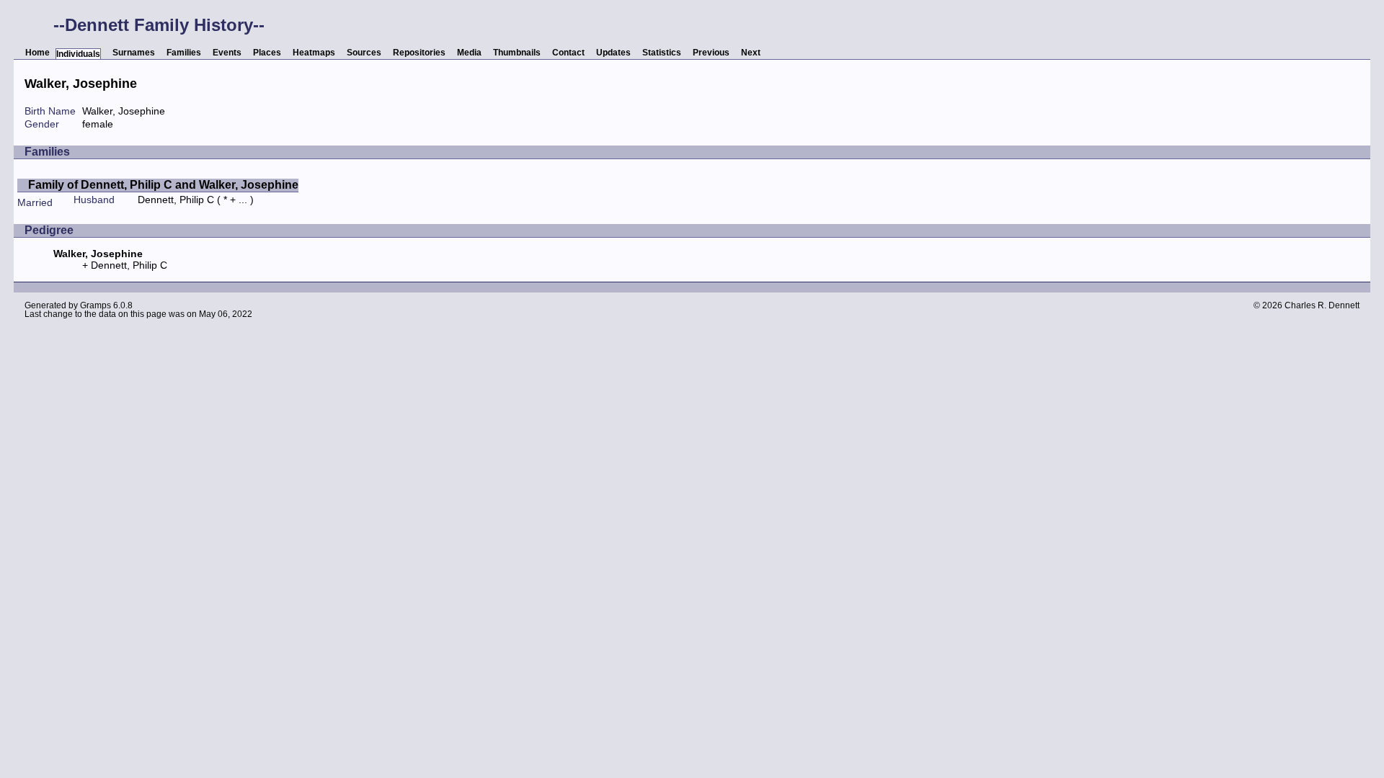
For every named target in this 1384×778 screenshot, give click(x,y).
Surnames (133, 53)
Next (750, 53)
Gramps (95, 305)
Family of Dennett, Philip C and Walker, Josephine (163, 185)
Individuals (78, 54)
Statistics (661, 53)
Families (184, 53)
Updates (613, 53)
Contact (568, 53)
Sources (364, 53)
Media (469, 53)
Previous (711, 53)
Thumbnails (517, 53)
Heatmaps (314, 53)
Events (227, 53)
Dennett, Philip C (176, 199)
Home (37, 53)
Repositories (419, 53)
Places (267, 53)
